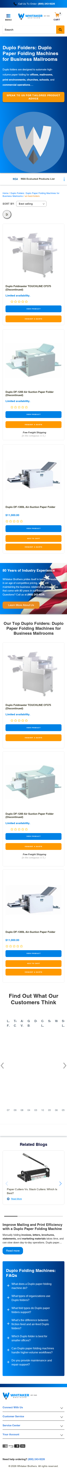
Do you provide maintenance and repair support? (32, 1362)
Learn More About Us (21, 605)
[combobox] (33, 29)
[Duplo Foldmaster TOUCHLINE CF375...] (33, 254)
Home (5, 193)
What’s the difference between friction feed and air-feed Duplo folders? (30, 1324)
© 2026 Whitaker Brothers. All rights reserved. (33, 1466)
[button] (2, 1064)
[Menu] (8, 16)
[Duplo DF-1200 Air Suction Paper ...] (33, 360)
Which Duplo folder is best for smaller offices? (29, 1338)
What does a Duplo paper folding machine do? (32, 1285)
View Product (33, 309)
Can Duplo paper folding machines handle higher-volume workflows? (33, 1350)
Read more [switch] (13, 1250)
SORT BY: (8, 203)
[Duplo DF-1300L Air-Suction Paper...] (33, 475)
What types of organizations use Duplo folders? (31, 1298)
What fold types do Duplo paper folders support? (31, 1310)
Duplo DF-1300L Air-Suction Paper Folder (30, 507)
